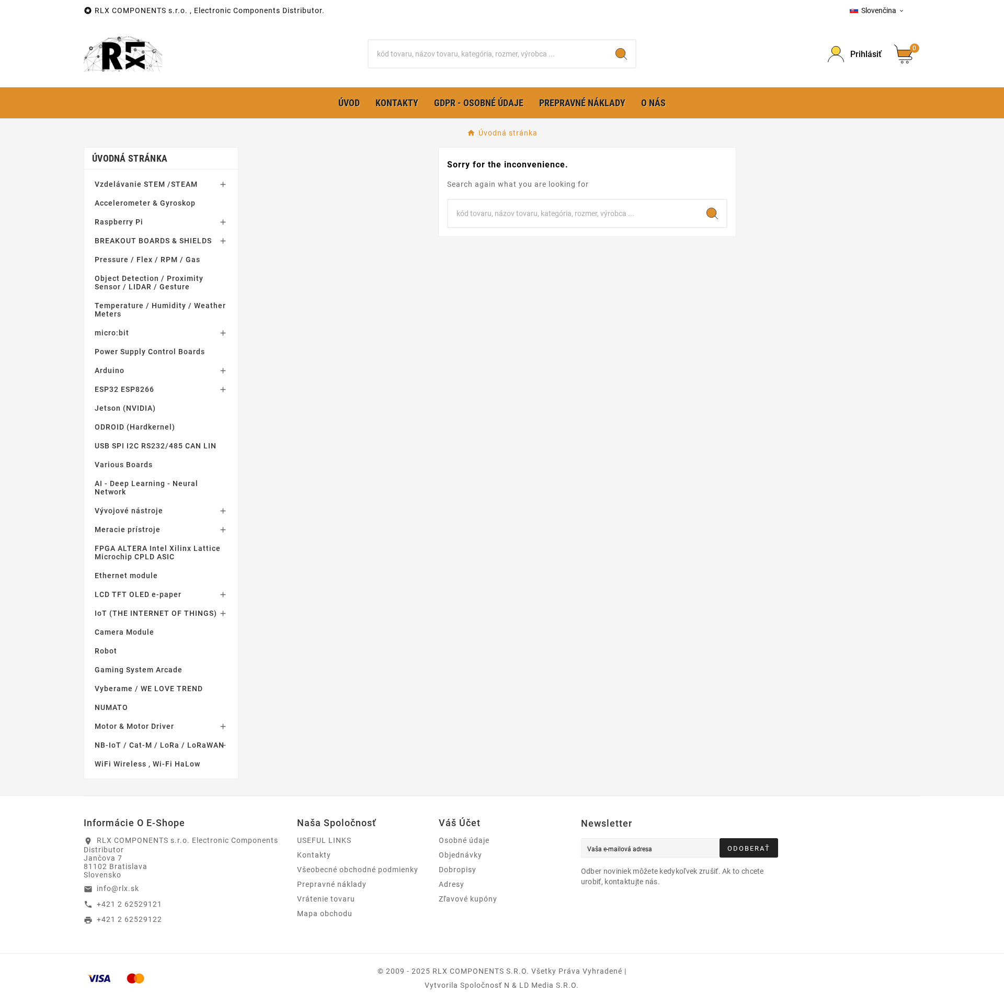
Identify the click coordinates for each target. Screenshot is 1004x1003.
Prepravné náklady (332, 884)
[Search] (621, 54)
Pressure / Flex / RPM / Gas (147, 259)
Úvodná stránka (129, 158)
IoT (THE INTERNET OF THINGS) (156, 613)
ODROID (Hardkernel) (135, 427)
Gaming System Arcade (138, 670)
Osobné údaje (464, 840)
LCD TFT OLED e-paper (138, 594)
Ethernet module (126, 575)
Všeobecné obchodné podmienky (357, 869)
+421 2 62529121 (129, 904)
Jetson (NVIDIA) (125, 408)
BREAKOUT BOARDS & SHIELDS (153, 240)
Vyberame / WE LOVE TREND (149, 688)
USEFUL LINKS (324, 840)
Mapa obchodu (324, 913)
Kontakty (314, 855)
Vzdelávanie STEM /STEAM (146, 184)
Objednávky (460, 855)
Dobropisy (457, 869)
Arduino (109, 370)
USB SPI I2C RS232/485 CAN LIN (155, 446)
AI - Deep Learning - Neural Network (146, 487)
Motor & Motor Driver (134, 726)
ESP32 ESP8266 (124, 389)
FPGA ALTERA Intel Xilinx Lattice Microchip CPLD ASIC (158, 552)
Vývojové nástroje (129, 510)
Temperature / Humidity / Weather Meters (160, 309)
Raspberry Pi (119, 222)
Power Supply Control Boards (150, 351)
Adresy (451, 884)
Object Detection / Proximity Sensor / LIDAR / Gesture (149, 282)
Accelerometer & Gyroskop (145, 203)
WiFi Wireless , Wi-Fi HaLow (147, 764)
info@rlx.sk (118, 888)
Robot (106, 651)
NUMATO (111, 707)
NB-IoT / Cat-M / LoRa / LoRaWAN (159, 745)
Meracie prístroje (128, 529)
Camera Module (124, 632)
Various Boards (124, 464)
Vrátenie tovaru (326, 899)
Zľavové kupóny (468, 899)
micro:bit (112, 333)
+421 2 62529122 (129, 919)
